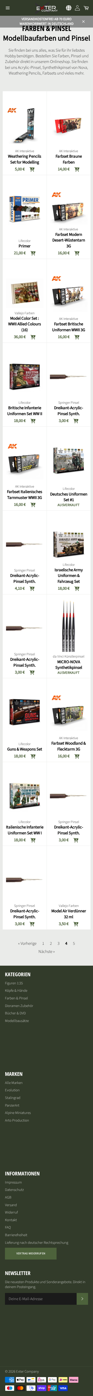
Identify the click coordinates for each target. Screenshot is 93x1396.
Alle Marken (14, 1082)
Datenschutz (14, 1189)
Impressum (13, 1182)
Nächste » (46, 952)
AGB (8, 1197)
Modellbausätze (17, 1020)
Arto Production (17, 1120)
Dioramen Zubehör (19, 1005)
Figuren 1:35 (14, 983)
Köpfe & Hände (16, 990)
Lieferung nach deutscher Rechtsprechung (36, 1242)
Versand (11, 1205)
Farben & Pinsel (16, 998)
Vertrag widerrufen (30, 1253)
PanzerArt (12, 1105)
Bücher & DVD (15, 1013)
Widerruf (11, 1212)
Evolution (12, 1090)
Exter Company (27, 1371)
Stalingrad (12, 1097)
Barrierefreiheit (16, 1235)
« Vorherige (27, 943)
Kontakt (11, 1220)
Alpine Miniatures (18, 1112)
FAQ (8, 1227)
